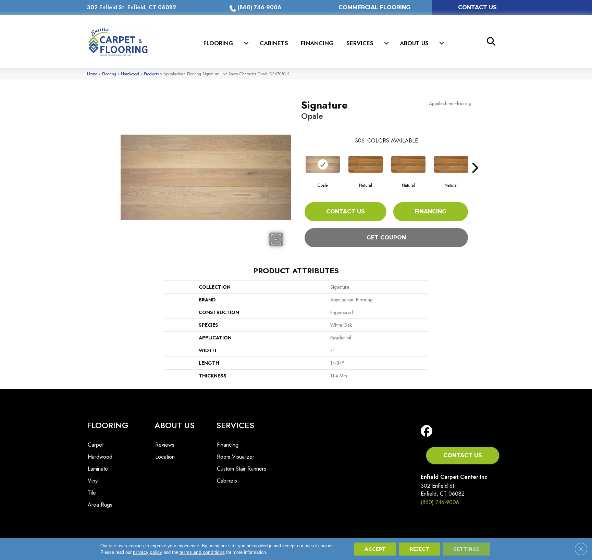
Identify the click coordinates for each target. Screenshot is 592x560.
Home (92, 74)
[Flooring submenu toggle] (246, 43)
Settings (466, 549)
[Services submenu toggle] (386, 43)
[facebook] (428, 431)
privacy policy (147, 552)
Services (359, 43)
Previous (298, 157)
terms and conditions (202, 552)
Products (151, 74)
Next (475, 157)
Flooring (218, 43)
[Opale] (323, 164)
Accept (375, 549)
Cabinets (274, 43)
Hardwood (130, 74)
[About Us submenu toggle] (441, 43)
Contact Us (345, 211)
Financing (317, 43)
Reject (419, 549)
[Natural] (365, 164)
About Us (414, 43)
